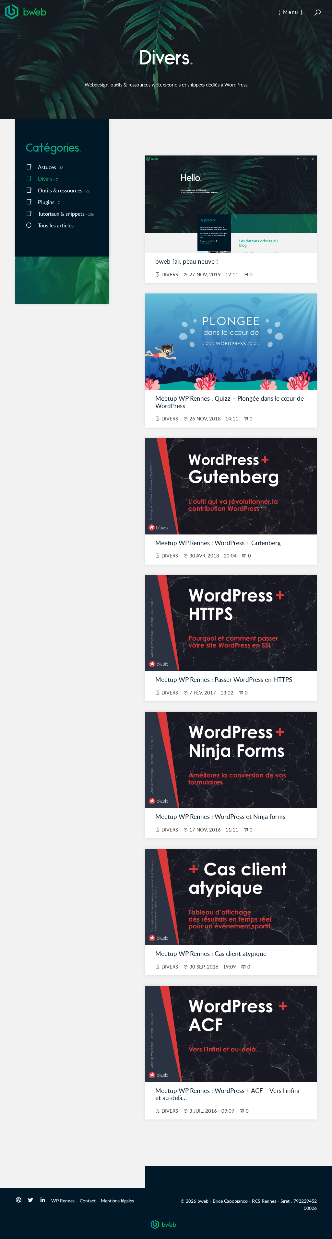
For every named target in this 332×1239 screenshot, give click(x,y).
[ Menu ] (291, 12)
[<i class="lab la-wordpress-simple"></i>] (18, 1200)
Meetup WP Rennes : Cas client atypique (211, 953)
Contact (88, 1200)
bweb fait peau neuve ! (186, 261)
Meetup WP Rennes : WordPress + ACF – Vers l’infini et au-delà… (227, 1094)
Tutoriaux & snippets (61, 213)
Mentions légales (117, 1200)
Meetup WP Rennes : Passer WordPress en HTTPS (223, 679)
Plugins (46, 202)
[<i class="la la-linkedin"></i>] (42, 1200)
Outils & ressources (60, 190)
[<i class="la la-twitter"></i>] (30, 1200)
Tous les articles (56, 225)
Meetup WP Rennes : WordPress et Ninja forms (220, 816)
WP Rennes (63, 1200)
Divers (45, 178)
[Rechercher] (318, 12)
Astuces (47, 167)
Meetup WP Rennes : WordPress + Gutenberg (218, 542)
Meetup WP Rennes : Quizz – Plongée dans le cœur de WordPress (229, 402)
